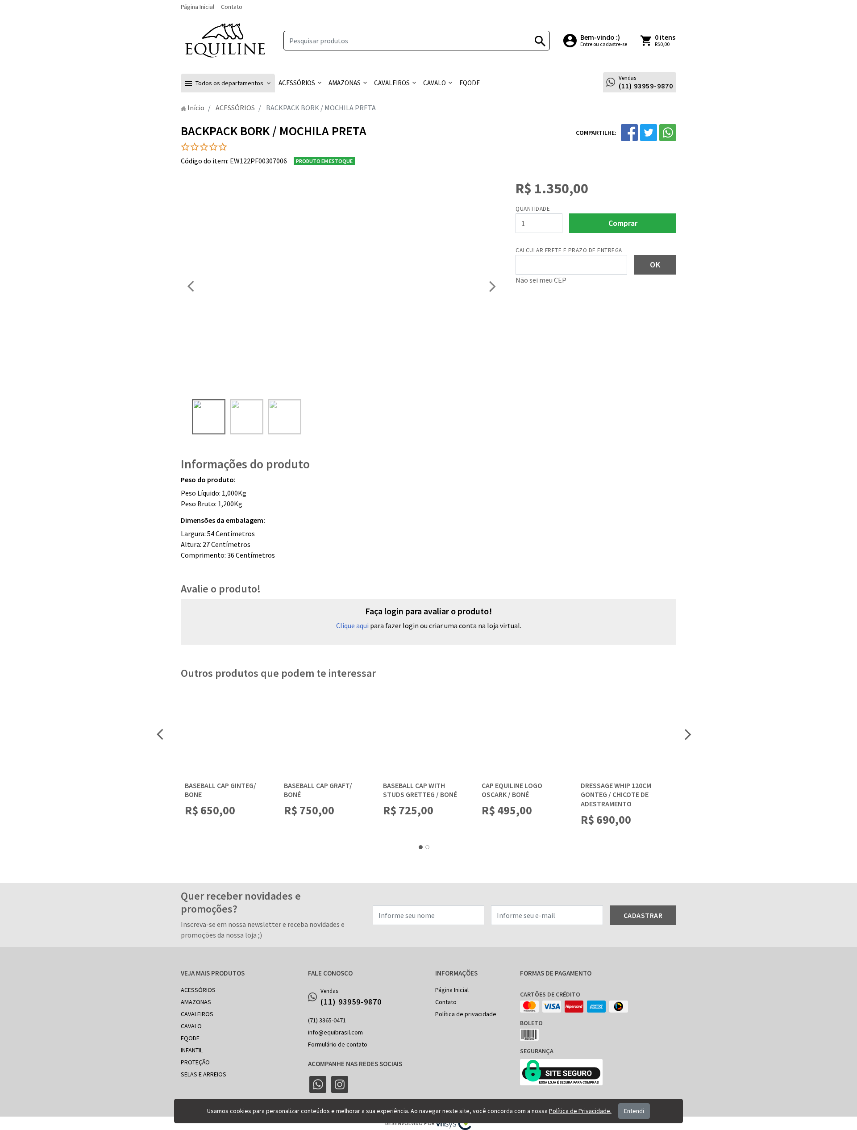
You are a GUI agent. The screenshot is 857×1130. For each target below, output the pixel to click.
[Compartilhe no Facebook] (629, 132)
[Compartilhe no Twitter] (648, 132)
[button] (228, 83)
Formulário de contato (337, 1044)
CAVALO (191, 1026)
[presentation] (190, 285)
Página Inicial (197, 7)
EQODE (190, 1038)
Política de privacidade (465, 1014)
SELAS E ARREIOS (203, 1074)
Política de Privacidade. (580, 1111)
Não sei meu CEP (541, 279)
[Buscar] (540, 40)
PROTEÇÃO (195, 1062)
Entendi (634, 1111)
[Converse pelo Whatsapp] (318, 1084)
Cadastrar (643, 915)
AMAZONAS (196, 1002)
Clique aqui (352, 625)
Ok (655, 264)
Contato (231, 7)
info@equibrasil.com (335, 1032)
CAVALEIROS (197, 1014)
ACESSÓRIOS (198, 990)
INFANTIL (192, 1050)
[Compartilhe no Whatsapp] (667, 132)
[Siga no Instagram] (339, 1084)
